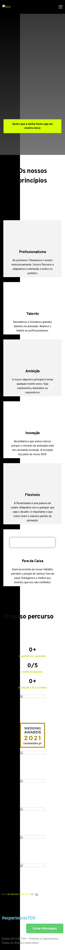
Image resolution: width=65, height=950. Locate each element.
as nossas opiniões (18, 894)
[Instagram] (15, 903)
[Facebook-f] (6, 903)
